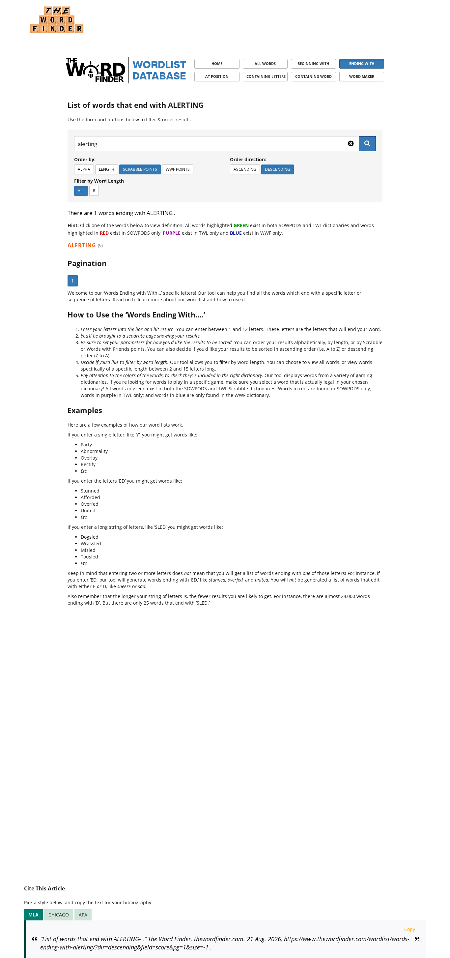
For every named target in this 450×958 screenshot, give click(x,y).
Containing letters (266, 76)
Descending (277, 169)
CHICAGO (58, 915)
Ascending (245, 169)
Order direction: (248, 159)
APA (83, 915)
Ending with (361, 63)
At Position (217, 76)
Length (106, 169)
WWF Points (178, 169)
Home (216, 63)
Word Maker (361, 76)
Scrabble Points (140, 169)
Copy (409, 929)
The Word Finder (57, 19)
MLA (33, 915)
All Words (265, 63)
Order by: (85, 159)
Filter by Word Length (99, 181)
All (81, 191)
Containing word (313, 76)
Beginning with (313, 63)
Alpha (84, 169)
